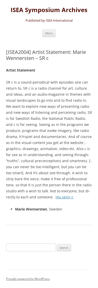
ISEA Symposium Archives (49, 10)
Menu (49, 33)
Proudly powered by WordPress (28, 279)
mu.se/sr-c (64, 197)
